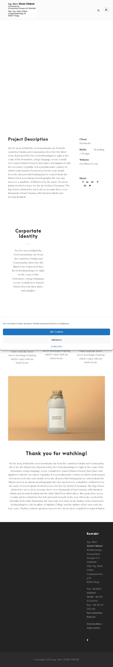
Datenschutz (94, 623)
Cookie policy (56, 346)
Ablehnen (56, 339)
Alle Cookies (56, 331)
